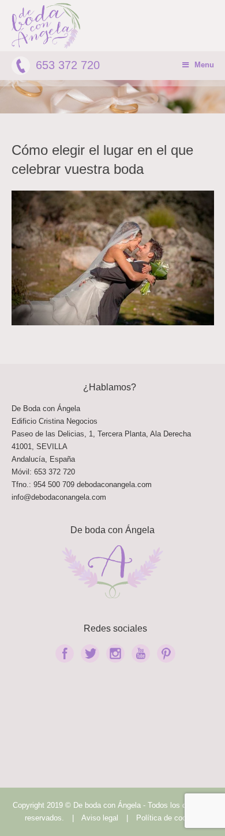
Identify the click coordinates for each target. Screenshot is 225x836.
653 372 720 (68, 65)
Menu (204, 64)
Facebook (64, 653)
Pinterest (166, 653)
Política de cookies (168, 818)
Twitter (90, 653)
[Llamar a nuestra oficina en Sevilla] (75, 484)
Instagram (115, 653)
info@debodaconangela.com (59, 497)
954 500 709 (53, 484)
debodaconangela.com (114, 484)
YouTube (141, 653)
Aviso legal (99, 818)
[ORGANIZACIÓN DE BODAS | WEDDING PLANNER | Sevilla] (46, 26)
